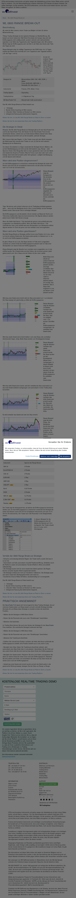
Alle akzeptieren (65, 456)
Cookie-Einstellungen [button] (32, 456)
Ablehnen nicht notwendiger (49, 456)
